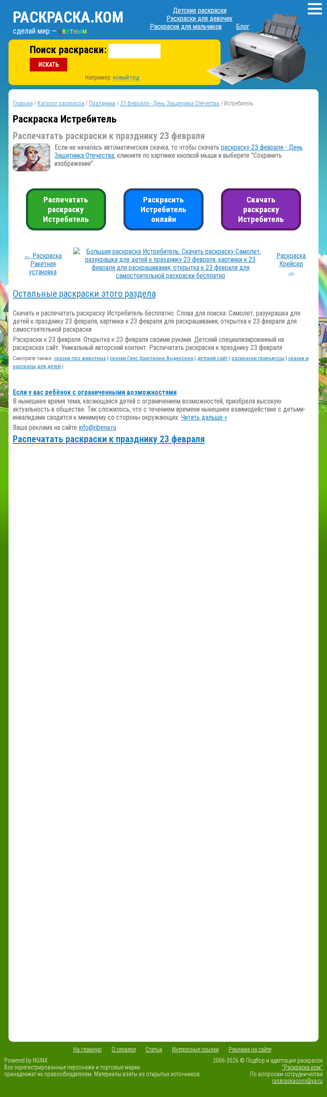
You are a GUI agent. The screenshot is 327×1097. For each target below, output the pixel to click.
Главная (23, 103)
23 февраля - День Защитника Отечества (169, 103)
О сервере (124, 1049)
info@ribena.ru (97, 427)
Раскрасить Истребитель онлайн (163, 209)
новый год (126, 77)
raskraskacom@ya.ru (297, 1080)
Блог (243, 27)
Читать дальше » (204, 417)
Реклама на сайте (250, 1049)
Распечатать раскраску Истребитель (66, 209)
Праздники (102, 103)
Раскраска (68, 17)
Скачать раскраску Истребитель (261, 209)
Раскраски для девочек (199, 18)
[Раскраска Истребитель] (170, 276)
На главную (87, 1049)
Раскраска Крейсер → (291, 264)
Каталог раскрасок (60, 103)
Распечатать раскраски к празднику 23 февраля (109, 439)
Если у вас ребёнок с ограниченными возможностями (95, 392)
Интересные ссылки (195, 1049)
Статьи (154, 1049)
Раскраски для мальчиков (186, 27)
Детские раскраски (200, 10)
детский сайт (212, 358)
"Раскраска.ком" (302, 1067)
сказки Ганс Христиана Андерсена (151, 358)
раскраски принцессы (258, 358)
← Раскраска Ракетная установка (43, 264)
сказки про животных (80, 358)
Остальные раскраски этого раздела (84, 293)
